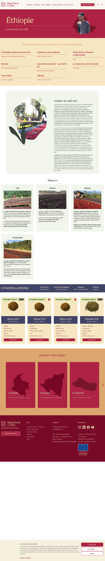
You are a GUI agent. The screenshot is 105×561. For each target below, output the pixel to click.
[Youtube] (92, 428)
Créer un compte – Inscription (35, 427)
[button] (103, 385)
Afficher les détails (25, 558)
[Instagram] (79, 428)
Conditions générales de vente (87, 441)
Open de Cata (68, 5)
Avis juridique (82, 436)
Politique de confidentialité (86, 439)
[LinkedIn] (84, 428)
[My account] (97, 5)
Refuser (92, 553)
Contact (55, 422)
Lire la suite (13, 339)
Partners (29, 434)
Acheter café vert (87, 4)
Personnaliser (91, 549)
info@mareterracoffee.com (60, 427)
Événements (30, 436)
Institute (48, 5)
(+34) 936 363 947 (57, 429)
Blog (28, 439)
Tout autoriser (92, 544)
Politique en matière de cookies (87, 434)
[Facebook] (88, 428)
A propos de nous (32, 431)
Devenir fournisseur (32, 429)
